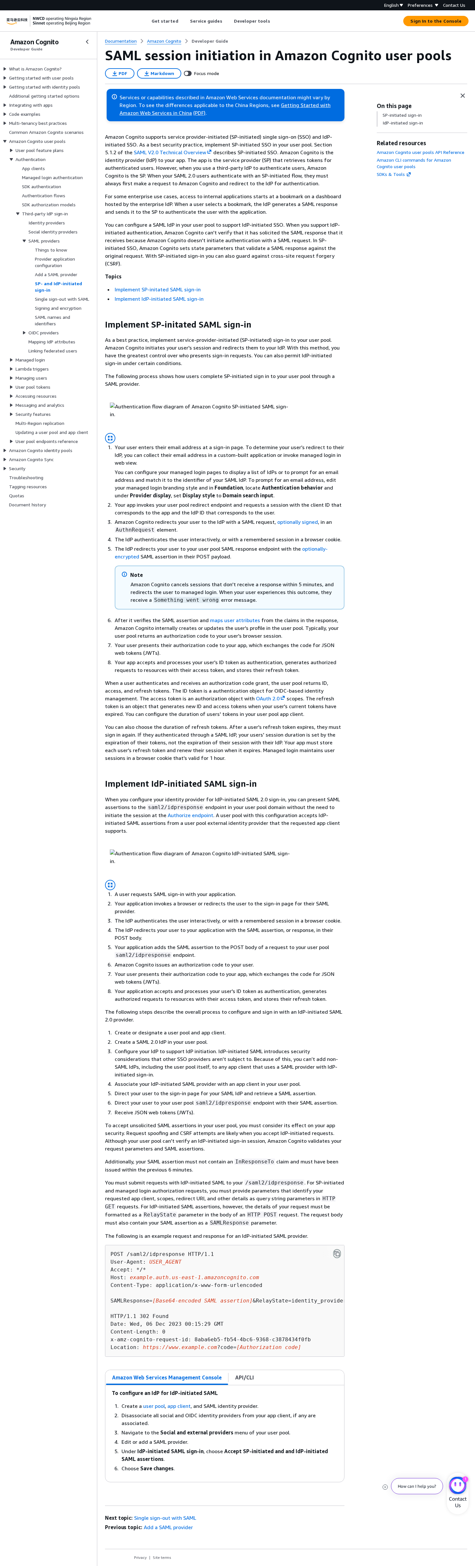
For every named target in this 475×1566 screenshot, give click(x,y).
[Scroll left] (146, 21)
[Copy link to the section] (100, 324)
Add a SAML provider (168, 1527)
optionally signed (297, 522)
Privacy (140, 1557)
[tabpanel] (224, 1433)
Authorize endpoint (190, 815)
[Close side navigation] (87, 42)
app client (179, 1406)
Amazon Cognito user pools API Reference (420, 152)
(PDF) (199, 113)
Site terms (162, 1557)
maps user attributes (235, 620)
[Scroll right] (275, 21)
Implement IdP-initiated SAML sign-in (159, 299)
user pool (154, 1406)
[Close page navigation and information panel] (462, 96)
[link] (210, 41)
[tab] (167, 1377)
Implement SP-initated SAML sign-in (158, 289)
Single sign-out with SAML (165, 1518)
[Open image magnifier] (110, 438)
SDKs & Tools (391, 174)
